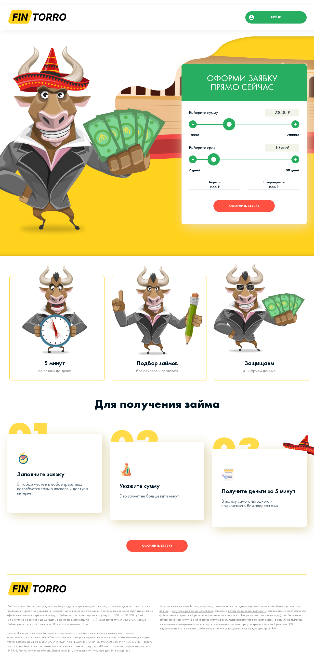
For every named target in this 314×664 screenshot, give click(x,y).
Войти (276, 17)
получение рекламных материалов (192, 611)
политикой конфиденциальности (247, 611)
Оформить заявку (244, 206)
